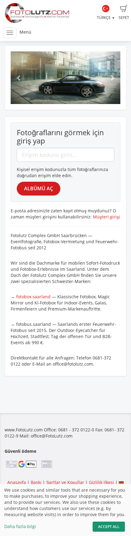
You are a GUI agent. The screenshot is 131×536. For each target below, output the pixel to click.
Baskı (36, 482)
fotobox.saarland (33, 297)
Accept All (108, 526)
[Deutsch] (121, 482)
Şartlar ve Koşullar (65, 482)
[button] (19, 77)
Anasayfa (16, 482)
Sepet (124, 17)
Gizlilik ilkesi (101, 482)
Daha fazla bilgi (20, 526)
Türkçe (104, 17)
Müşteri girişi (106, 217)
